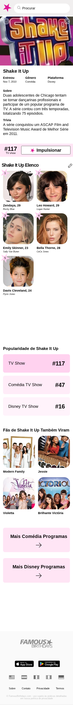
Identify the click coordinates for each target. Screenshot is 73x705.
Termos (60, 688)
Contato (26, 688)
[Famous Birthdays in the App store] (24, 664)
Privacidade (43, 688)
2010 (13, 81)
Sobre (12, 688)
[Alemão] (61, 677)
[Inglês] (12, 677)
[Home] (36, 643)
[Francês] (36, 677)
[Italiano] (49, 677)
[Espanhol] (24, 677)
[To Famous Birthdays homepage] (7, 7)
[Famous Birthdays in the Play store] (49, 664)
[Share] (6, 21)
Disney (52, 81)
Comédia (30, 81)
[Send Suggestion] (70, 166)
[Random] (67, 21)
